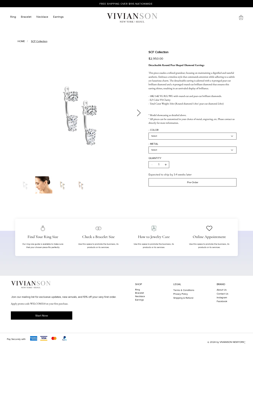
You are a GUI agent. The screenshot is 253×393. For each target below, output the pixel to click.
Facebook (222, 301)
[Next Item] (139, 113)
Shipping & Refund (183, 297)
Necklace (140, 296)
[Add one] (165, 164)
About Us (222, 289)
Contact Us (222, 293)
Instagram (222, 297)
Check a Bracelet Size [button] (98, 236)
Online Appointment (209, 236)
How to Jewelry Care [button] (154, 236)
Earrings (139, 299)
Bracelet (139, 292)
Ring (137, 289)
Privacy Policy (180, 293)
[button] (241, 17)
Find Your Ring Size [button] (43, 236)
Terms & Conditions (183, 290)
